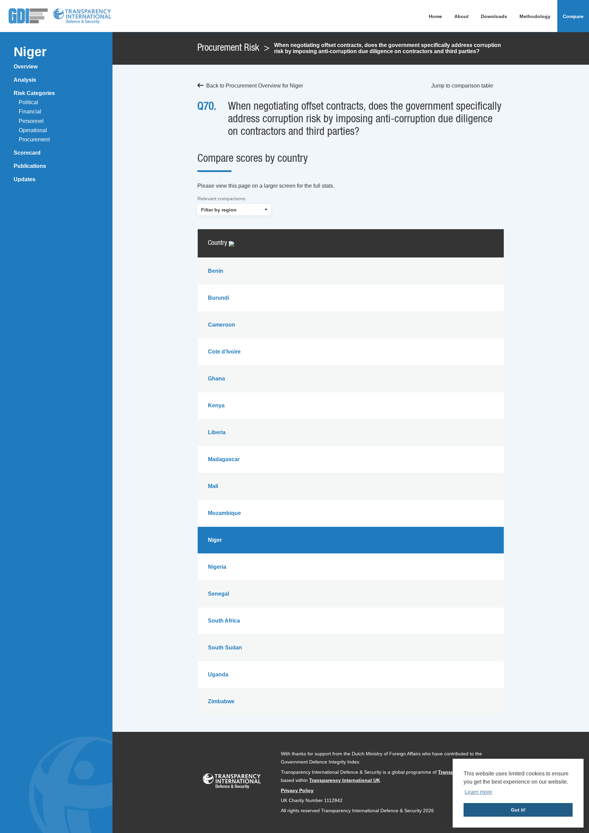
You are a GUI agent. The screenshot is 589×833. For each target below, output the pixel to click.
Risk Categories (34, 93)
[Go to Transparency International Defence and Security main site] (232, 782)
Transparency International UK (344, 780)
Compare (573, 16)
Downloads (494, 16)
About (461, 16)
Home (435, 16)
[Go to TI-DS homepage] (82, 16)
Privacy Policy (297, 790)
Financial (30, 111)
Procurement (34, 139)
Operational (33, 130)
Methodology (534, 16)
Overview (25, 66)
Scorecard (27, 153)
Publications (30, 166)
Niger (30, 52)
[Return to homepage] (28, 16)
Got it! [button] (518, 810)
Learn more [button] (478, 792)
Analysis (25, 80)
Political (28, 102)
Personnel (31, 121)
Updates (24, 179)
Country (218, 243)
